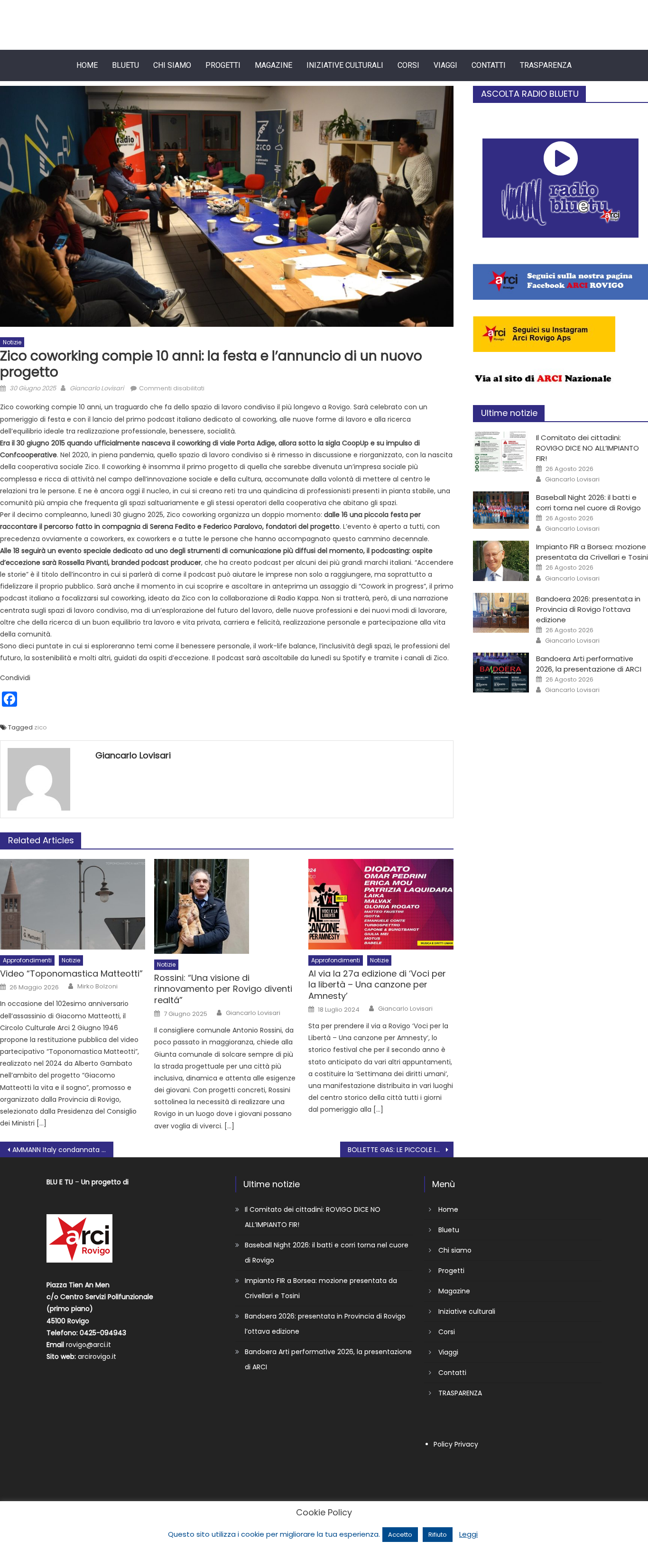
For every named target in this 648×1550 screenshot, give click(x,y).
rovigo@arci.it (88, 1344)
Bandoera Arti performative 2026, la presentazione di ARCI (588, 664)
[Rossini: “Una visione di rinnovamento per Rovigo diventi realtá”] (226, 906)
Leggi (468, 1534)
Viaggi (445, 65)
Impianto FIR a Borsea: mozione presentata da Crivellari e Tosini (592, 552)
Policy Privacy (456, 1444)
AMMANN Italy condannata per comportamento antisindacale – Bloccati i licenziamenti (62, 1149)
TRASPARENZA (546, 65)
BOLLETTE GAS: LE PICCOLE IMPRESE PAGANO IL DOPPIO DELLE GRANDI (401, 1149)
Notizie (12, 342)
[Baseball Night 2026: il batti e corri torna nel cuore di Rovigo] (501, 510)
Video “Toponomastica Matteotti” (71, 973)
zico (40, 727)
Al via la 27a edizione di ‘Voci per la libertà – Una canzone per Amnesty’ (377, 984)
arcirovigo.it (97, 1356)
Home (87, 65)
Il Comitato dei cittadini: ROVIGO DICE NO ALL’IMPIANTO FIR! (587, 448)
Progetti (223, 65)
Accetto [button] (400, 1534)
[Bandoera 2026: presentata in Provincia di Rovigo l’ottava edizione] (501, 613)
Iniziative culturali (344, 65)
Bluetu (125, 65)
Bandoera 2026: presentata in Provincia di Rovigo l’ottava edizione (588, 609)
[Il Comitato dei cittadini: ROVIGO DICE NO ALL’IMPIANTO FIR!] (501, 451)
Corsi (408, 65)
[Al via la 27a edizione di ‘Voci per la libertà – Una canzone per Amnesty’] (381, 904)
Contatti (489, 65)
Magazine (273, 65)
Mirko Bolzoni (97, 986)
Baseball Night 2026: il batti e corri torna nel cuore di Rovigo (588, 502)
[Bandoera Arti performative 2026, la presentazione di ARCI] (501, 672)
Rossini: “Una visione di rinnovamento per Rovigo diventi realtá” (223, 989)
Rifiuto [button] (437, 1534)
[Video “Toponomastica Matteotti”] (72, 904)
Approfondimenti (27, 960)
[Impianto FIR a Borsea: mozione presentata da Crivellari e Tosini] (501, 561)
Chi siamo (172, 65)
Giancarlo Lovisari (97, 388)
